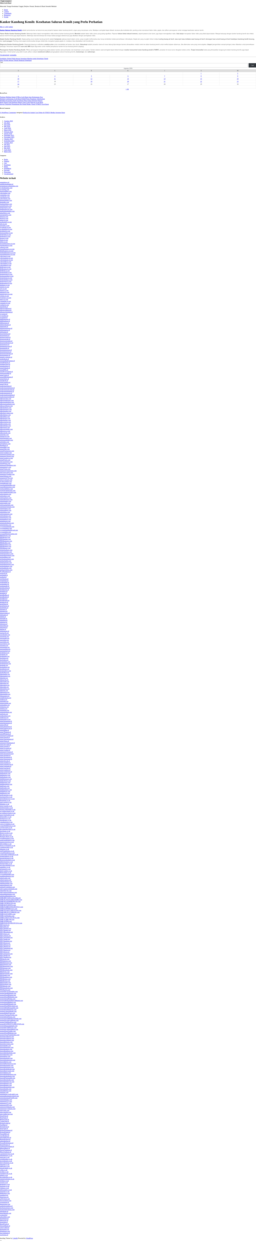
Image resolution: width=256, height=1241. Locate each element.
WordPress (29, 1238)
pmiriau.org (3, 708)
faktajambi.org (4, 681)
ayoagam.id (3, 314)
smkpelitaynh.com (6, 890)
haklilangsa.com (5, 775)
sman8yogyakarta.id (6, 371)
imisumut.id (3, 627)
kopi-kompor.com (5, 1200)
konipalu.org (4, 665)
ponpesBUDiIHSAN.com (8, 1027)
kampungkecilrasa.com (7, 1209)
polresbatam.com (5, 508)
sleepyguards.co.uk (6, 806)
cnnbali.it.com (4, 305)
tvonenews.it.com (5, 298)
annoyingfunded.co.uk (7, 815)
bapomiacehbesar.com (7, 1038)
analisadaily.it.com (6, 222)
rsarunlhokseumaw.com (7, 487)
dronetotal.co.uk (5, 800)
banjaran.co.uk (4, 1186)
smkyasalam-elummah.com (8, 889)
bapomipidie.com (5, 1045)
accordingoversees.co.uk (8, 813)
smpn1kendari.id (5, 755)
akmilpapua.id (4, 590)
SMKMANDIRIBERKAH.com (10, 901)
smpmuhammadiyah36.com (8, 1098)
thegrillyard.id (4, 1224)
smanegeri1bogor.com (7, 456)
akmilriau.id (4, 591)
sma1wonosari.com (6, 480)
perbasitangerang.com (7, 564)
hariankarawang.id (6, 346)
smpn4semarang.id (6, 723)
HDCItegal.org (5, 952)
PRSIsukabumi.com (6, 988)
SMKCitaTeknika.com (7, 916)
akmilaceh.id (4, 602)
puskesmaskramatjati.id (7, 395)
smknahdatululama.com (7, 894)
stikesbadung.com (5, 407)
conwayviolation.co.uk (7, 824)
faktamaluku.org (5, 694)
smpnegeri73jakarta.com (7, 1109)
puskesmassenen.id (6, 393)
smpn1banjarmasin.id (6, 739)
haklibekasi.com (5, 791)
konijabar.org (4, 658)
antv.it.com (3, 224)
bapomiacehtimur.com (7, 1040)
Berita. (6, 159)
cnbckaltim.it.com (5, 262)
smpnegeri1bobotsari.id (7, 743)
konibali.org (4, 654)
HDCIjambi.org (5, 939)
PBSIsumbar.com (5, 544)
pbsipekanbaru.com (6, 550)
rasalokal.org (4, 1195)
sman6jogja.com (5, 460)
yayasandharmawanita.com (8, 534)
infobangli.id (4, 326)
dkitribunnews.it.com (6, 251)
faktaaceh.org (4, 680)
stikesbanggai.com (6, 409)
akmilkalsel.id (4, 597)
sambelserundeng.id (6, 1206)
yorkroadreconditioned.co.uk (9, 854)
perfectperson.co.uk (6, 795)
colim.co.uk (3, 1170)
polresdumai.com (5, 516)
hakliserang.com (5, 782)
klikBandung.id (5, 321)
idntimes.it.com (5, 285)
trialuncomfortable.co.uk (7, 809)
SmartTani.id (4, 1116)
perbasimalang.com (6, 566)
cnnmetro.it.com (5, 303)
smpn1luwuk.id (5, 761)
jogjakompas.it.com (6, 245)
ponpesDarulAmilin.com (8, 1031)
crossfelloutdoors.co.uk (7, 853)
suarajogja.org (4, 636)
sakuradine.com (5, 1217)
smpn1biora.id (4, 741)
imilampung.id (4, 631)
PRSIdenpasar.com (6, 963)
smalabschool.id (5, 364)
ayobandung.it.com (6, 229)
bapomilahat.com (5, 1072)
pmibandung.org (5, 716)
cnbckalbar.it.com (5, 265)
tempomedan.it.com (6, 280)
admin (11, 27)
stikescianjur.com (5, 422)
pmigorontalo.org (5, 703)
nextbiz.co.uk (4, 1172)
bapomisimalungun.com (7, 1060)
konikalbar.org (4, 672)
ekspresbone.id (4, 335)
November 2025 (9, 137)
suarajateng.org (5, 644)
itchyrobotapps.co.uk (6, 1163)
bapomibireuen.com (6, 1042)
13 (128, 79)
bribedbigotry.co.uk (6, 1155)
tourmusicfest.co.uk (6, 797)
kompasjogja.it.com (6, 274)
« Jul (127, 89)
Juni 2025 (7, 146)
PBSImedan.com (5, 539)
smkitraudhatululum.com (8, 896)
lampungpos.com (5, 207)
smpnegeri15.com (5, 1103)
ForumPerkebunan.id (6, 1143)
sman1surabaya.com (6, 458)
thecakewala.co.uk (6, 835)
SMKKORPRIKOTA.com (8, 908)
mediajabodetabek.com (7, 211)
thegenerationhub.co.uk (7, 860)
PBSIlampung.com (6, 541)
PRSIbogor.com (5, 981)
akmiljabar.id (4, 604)
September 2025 (9, 141)
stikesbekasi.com (5, 415)
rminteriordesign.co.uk (7, 1179)
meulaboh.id (4, 307)
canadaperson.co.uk (6, 822)
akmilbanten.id (4, 600)
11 (55, 79)
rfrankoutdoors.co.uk (6, 856)
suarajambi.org (4, 638)
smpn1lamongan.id (6, 759)
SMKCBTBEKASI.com (8, 903)
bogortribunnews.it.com (7, 243)
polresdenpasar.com (6, 499)
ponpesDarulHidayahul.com (9, 1006)
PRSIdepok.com (5, 986)
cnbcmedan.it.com (6, 263)
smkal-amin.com (5, 878)
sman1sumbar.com (6, 453)
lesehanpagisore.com (6, 1208)
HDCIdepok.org (5, 946)
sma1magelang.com (6, 462)
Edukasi (6, 161)
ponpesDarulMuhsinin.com (8, 997)
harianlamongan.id (6, 350)
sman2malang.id (5, 382)
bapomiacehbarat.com (7, 1036)
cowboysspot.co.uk (6, 827)
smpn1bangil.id (5, 737)
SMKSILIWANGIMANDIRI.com (11, 899)
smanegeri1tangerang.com (8, 471)
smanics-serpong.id (6, 357)
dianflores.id (4, 445)
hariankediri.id (4, 348)
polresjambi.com (5, 503)
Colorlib (15, 1238)
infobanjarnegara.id (6, 328)
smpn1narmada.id (5, 766)
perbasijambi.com (5, 561)
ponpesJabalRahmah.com (8, 993)
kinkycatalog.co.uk (6, 871)
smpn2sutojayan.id (6, 728)
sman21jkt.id (4, 384)
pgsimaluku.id (4, 584)
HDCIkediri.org (5, 955)
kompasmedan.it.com (6, 276)
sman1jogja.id (4, 375)
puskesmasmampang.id (7, 388)
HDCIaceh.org (4, 925)
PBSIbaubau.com (5, 546)
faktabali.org (4, 678)
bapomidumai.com (6, 1083)
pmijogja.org (4, 714)
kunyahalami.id (5, 1233)
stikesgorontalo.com (6, 429)
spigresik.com (4, 435)
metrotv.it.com (4, 287)
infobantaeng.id (5, 330)
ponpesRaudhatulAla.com (8, 1009)
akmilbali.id (3, 599)
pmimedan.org (4, 710)
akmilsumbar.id (5, 588)
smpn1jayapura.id (5, 748)
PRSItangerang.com (6, 966)
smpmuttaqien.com (6, 1100)
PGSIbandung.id (5, 571)
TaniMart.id (3, 1125)
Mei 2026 (7, 126)
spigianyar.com (5, 436)
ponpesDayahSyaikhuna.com (9, 1020)
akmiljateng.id (4, 606)
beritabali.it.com (5, 231)
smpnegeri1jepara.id (6, 752)
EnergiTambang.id (6, 1150)
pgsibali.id (3, 577)
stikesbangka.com (5, 411)
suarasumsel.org (5, 651)
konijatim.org (4, 660)
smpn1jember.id (5, 750)
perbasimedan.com (6, 552)
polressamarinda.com (6, 505)
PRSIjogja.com (5, 972)
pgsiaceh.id (3, 573)
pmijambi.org (4, 701)
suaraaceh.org (4, 633)
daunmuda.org (4, 1229)
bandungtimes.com (6, 204)
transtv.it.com (4, 290)
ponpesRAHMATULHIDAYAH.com (12, 1024)
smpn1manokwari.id (6, 764)
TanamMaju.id (4, 1134)
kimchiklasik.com (5, 1213)
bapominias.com (5, 1056)
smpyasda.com (4, 1110)
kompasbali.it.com (6, 272)
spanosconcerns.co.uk (7, 842)
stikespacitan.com (5, 398)
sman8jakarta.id (5, 362)
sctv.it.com (3, 289)
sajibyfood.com (5, 1199)
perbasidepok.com (6, 568)
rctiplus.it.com (4, 296)
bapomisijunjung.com (7, 1067)
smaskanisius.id (5, 366)
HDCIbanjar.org (5, 950)
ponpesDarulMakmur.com (8, 1033)
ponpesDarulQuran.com (7, 1017)
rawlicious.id (4, 1235)
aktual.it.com (4, 216)
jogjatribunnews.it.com (7, 249)
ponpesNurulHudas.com (7, 999)
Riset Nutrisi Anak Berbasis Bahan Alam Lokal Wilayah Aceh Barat (21, 102)
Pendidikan (7, 168)
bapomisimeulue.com (6, 1047)
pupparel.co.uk (4, 1191)
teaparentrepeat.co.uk (6, 858)
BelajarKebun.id (5, 1139)
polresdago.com (5, 496)
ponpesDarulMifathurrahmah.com (10, 1018)
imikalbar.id (3, 620)
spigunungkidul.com (6, 440)
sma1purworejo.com (6, 472)
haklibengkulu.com (6, 784)
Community (8, 13)
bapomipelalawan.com (7, 1082)
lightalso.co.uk (4, 804)
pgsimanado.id (4, 586)
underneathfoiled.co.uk (7, 840)
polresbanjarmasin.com (7, 507)
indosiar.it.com (4, 292)
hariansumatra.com (6, 200)
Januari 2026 (8, 133)
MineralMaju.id (5, 1148)
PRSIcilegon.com (5, 964)
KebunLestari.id (5, 1123)
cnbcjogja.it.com (5, 256)
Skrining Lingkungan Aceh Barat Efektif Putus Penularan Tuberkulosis (22, 99)
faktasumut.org (4, 696)
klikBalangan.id (5, 319)
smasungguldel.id (5, 373)
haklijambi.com (5, 788)
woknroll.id (3, 1215)
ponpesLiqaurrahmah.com (8, 1011)
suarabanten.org (5, 635)
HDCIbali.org (4, 927)
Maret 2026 (7, 130)
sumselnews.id (4, 182)
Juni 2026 (7, 124)
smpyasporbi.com (5, 1112)
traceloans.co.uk (5, 831)
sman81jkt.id (4, 380)
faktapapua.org (4, 692)
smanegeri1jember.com (7, 474)
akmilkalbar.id (4, 595)
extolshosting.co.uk (6, 1159)
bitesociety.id (4, 1220)
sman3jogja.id (4, 379)
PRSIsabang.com (5, 961)
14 (164, 79)
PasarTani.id (4, 1128)
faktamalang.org (5, 676)
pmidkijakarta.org (5, 698)
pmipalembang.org (6, 712)
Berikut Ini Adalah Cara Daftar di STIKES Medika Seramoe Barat (44, 112)
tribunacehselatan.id (6, 312)
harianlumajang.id (5, 352)
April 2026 (7, 128)
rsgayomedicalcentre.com (8, 492)
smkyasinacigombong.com (8, 892)
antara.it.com (4, 220)
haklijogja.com (4, 786)
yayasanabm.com (5, 532)
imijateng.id (3, 611)
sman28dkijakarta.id (6, 377)
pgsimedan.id (4, 581)
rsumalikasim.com (5, 483)
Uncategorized (4, 55)
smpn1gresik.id (5, 746)
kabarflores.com (5, 213)
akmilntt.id (3, 593)
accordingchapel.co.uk (7, 811)
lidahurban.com (5, 1193)
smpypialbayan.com (6, 1114)
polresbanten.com (5, 501)
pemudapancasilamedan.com (9, 186)
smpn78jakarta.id (5, 732)
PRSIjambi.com (5, 975)
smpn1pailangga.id (6, 772)
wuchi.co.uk (4, 1182)
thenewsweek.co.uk (6, 833)
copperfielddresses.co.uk (8, 826)
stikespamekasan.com (7, 400)
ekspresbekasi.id (5, 334)
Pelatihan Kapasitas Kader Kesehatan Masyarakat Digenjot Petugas (21, 101)
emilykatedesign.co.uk (7, 851)
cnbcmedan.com (5, 193)
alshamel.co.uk (4, 1164)
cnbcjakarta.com (5, 198)
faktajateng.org (4, 685)
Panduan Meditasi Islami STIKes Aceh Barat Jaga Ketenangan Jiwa (21, 97)
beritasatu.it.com (5, 236)
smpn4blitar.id (4, 730)
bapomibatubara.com (6, 1051)
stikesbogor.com (5, 418)
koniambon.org (5, 667)
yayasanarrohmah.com (7, 526)
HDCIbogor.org (5, 943)
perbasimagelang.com (7, 559)
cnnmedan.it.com (5, 301)
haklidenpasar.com (6, 779)
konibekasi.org (4, 653)
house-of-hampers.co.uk (7, 845)
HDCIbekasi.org (5, 945)
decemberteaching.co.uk (7, 829)
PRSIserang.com (5, 968)
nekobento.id (4, 1211)
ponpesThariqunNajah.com (8, 1015)
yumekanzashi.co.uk (6, 847)
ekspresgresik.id (5, 339)
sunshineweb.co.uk (6, 1173)
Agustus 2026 (8, 121)
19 (91, 81)
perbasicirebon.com (6, 570)
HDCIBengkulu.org (6, 932)
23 (237, 81)
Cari (1, 62)
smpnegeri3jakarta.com (7, 1107)
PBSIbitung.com (5, 548)
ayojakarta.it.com (5, 227)
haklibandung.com (6, 790)
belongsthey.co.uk (5, 817)
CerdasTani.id (4, 1121)
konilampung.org (5, 663)
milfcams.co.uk (5, 1166)
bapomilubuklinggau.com (8, 1074)
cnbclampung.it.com (6, 260)
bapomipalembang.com (7, 1076)
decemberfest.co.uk (6, 1177)
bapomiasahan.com (6, 1049)
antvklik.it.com (4, 225)
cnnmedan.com (5, 195)
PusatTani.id (4, 1118)
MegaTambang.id (5, 1152)
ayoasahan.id (4, 316)
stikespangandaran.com (7, 404)
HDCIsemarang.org (6, 954)
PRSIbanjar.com (5, 990)
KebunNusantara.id (6, 1130)
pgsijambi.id (4, 575)
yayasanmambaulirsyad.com (9, 530)
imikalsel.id (3, 622)
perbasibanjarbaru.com (7, 555)
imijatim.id (3, 609)
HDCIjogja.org (5, 934)
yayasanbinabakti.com (7, 874)
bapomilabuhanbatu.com (8, 1053)
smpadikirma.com (5, 1091)
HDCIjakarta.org (5, 936)
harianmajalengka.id (6, 353)
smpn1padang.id (5, 770)
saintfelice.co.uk (5, 867)
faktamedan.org (5, 674)
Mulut (6, 167)
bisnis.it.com (4, 240)
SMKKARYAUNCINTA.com (10, 918)
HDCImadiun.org (5, 957)
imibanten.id (4, 615)
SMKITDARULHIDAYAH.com (10, 910)
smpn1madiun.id (5, 763)
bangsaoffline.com (6, 191)
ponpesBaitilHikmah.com (8, 1004)
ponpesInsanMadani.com (8, 1002)
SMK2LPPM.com (6, 921)
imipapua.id (3, 624)
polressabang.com (5, 498)
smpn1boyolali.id (5, 745)
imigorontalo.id (5, 613)
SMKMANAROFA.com (8, 905)
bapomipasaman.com (6, 1065)
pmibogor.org (4, 717)
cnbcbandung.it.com (6, 258)
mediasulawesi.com (6, 209)
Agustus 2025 (8, 142)
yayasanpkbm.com (6, 528)
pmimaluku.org (5, 705)
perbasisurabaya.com (6, 553)
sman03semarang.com (7, 451)
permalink (13, 55)
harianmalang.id (5, 355)
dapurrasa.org (4, 1197)
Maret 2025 (7, 151)
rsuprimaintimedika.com (7, 485)
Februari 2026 (8, 132)
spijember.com (4, 442)
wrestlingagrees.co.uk (7, 838)
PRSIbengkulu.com (6, 970)
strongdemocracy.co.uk (7, 799)
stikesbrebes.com (5, 420)
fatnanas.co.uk (4, 849)
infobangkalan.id (5, 325)
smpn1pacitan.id (5, 768)
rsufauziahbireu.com (6, 489)
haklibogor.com (5, 793)
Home (6, 10)
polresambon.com (5, 510)
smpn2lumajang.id (6, 726)
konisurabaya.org (5, 671)
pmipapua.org (4, 707)
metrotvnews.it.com (6, 294)
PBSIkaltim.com (5, 543)
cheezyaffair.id (4, 1227)
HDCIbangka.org (5, 928)
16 (237, 79)
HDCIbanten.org (5, 930)
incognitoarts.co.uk (6, 1161)
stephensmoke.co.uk (6, 808)
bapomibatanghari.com (7, 1087)
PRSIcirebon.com (5, 984)
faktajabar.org (4, 683)
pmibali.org (3, 699)
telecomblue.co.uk (6, 844)
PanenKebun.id (5, 1145)
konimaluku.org (5, 662)
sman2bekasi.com (5, 476)
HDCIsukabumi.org (6, 948)
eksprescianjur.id (5, 337)
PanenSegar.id (4, 1127)
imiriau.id (3, 629)
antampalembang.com (7, 523)
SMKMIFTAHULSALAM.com (10, 898)
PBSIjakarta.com (5, 535)
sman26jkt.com (5, 449)
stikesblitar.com (5, 417)
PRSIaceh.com (4, 959)
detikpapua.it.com (5, 269)
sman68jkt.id (4, 370)
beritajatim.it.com (5, 234)
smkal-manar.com (5, 880)
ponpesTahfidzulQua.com (8, 1022)
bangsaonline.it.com (6, 233)
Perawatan (7, 172)
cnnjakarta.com (5, 197)
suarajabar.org (4, 640)
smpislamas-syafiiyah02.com (9, 1094)
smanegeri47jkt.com (6, 478)
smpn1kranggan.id (6, 757)
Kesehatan (7, 165)
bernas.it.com (4, 238)
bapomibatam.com (6, 1085)
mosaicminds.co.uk (6, 1168)
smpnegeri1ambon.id (6, 735)
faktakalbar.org (4, 689)
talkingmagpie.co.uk (6, 862)
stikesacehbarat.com (6, 406)
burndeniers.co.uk (5, 820)
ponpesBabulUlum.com (7, 1013)
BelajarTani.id (4, 1119)
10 (18, 79)
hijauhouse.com (5, 1231)
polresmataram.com (6, 514)
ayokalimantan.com (6, 188)
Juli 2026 (7, 123)
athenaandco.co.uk (6, 1190)
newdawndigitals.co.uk (7, 865)
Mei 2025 (7, 148)
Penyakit (7, 170)
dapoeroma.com (5, 1204)
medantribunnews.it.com (8, 253)
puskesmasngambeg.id (7, 397)
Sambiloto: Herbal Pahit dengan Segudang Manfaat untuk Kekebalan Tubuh (24, 58)
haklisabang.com (5, 777)
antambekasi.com (5, 519)
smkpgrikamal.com (6, 885)
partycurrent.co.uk (6, 802)
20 (128, 81)
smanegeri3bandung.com (8, 465)
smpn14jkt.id (4, 725)
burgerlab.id (4, 1222)
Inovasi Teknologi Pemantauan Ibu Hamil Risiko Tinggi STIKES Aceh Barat (24, 104)
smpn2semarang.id (6, 721)
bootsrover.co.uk (5, 818)
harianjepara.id (4, 344)
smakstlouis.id (4, 359)
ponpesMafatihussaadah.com (9, 1008)
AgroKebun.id (4, 1136)
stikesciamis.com (5, 424)
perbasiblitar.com (5, 557)
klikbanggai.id (4, 323)
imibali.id (3, 617)
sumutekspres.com (6, 206)
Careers (6, 11)
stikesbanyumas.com (6, 413)
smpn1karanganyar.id (7, 754)
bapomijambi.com (5, 1089)
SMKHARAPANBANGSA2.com (11, 923)
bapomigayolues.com (6, 1044)
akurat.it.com (4, 218)
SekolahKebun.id (5, 1137)
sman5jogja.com (5, 469)
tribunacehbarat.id (5, 308)
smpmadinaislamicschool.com (9, 1096)
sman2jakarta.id (5, 368)
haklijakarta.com (5, 773)
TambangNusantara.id (7, 1146)
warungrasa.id (4, 1202)
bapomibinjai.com (5, 1062)
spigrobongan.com (6, 438)
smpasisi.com (4, 1092)
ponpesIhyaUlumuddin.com (9, 991)
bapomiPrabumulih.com (7, 1078)
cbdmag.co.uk (4, 1188)
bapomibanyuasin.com (7, 1071)
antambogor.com (5, 521)
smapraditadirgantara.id (7, 361)
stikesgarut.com (5, 427)
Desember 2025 (9, 135)
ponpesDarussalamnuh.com (8, 1026)
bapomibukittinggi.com (7, 1069)
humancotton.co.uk (6, 863)
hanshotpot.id (4, 1218)
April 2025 (7, 150)
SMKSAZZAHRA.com (7, 914)
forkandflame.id (5, 1226)
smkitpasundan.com (6, 883)
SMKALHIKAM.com (7, 919)
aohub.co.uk (4, 1175)
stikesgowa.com (5, 431)
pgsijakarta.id (4, 579)
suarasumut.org (5, 647)
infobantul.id (4, 332)
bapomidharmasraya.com (8, 1063)
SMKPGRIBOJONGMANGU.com (11, 907)
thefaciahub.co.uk (5, 872)
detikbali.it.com (5, 271)
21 (164, 81)
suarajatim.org (4, 642)
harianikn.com (4, 202)
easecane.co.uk (5, 1157)
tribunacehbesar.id (5, 310)
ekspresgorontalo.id (6, 341)
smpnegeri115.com (6, 1101)
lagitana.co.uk (4, 1181)
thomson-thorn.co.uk (6, 836)
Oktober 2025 (8, 139)
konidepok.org (4, 669)
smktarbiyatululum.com (7, 887)
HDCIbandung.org (6, 941)
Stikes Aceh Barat (5, 3)
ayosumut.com (4, 189)
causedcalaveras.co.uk (7, 1154)
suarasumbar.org (5, 649)
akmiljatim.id (4, 608)
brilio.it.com (4, 242)
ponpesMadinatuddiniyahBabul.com (11, 1000)
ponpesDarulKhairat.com (8, 995)
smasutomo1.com (5, 467)
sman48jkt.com (5, 447)
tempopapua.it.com (6, 283)
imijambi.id (3, 618)
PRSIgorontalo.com (6, 973)
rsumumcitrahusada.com (7, 490)
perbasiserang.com (6, 562)
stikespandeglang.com (7, 402)
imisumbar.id (4, 626)
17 (18, 81)
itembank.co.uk (5, 1184)
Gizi (5, 163)
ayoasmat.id (4, 317)
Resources (7, 15)
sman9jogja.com (5, 463)
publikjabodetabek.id (6, 184)
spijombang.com (5, 444)
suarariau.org (4, 645)
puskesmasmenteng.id (7, 391)
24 (18, 84)
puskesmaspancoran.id (7, 389)
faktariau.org (4, 690)
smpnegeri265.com (6, 1105)
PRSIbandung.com (6, 977)
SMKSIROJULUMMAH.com (10, 912)
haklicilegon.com (5, 781)
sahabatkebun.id (5, 1141)
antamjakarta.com (5, 517)
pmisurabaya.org (5, 719)
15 (201, 79)
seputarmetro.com (5, 215)
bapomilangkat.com (6, 1054)
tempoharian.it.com (6, 278)
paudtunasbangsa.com (7, 876)
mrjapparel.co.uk (5, 869)
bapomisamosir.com (6, 1058)
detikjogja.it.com (5, 267)
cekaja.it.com (4, 247)
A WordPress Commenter (8, 112)
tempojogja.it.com (5, 281)
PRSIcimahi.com (5, 982)
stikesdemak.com (5, 426)
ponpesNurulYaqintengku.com (9, 1035)
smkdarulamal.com (6, 881)
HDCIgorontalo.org (6, 937)
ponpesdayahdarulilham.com (9, 1029)
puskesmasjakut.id (6, 386)
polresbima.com (5, 512)
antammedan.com (5, 525)
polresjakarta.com (5, 494)
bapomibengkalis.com (7, 1080)
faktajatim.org (4, 687)
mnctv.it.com (4, 299)
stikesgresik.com (5, 433)
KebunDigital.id (5, 1132)
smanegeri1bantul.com (7, 454)
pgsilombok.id (4, 582)
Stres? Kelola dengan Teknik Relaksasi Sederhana (16, 60)
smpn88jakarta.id (5, 734)
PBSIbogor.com (5, 537)
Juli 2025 (7, 144)
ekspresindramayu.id (6, 343)
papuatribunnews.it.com (7, 254)
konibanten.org (5, 656)
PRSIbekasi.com (5, 979)
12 (91, 79)
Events (6, 17)
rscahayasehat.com (6, 481)
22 (201, 81)
